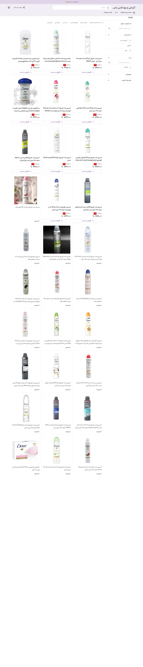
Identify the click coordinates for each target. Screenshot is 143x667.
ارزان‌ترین (57, 22)
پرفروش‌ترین (74, 22)
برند (130, 58)
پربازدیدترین (83, 22)
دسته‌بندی (127, 35)
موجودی (128, 74)
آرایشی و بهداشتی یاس (124, 7)
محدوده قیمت (126, 80)
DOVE (126, 67)
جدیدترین (65, 22)
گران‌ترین (49, 22)
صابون (129, 45)
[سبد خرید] (9, 7)
